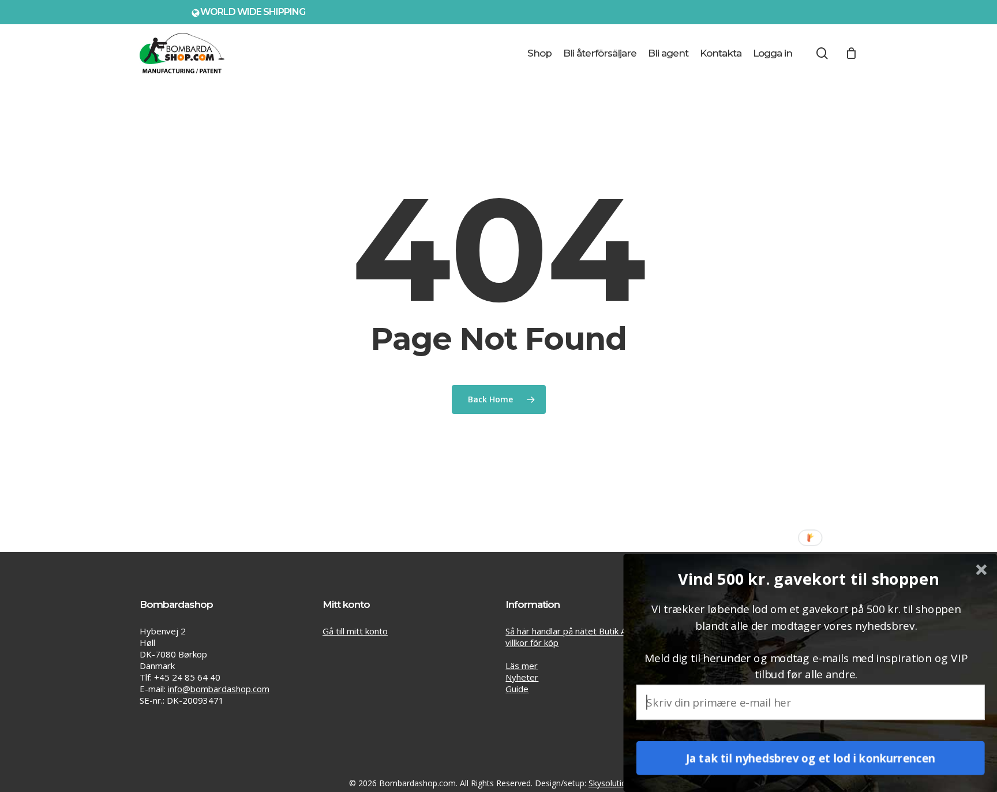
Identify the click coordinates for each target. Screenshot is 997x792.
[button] (808, 579)
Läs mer (521, 665)
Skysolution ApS (618, 783)
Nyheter (521, 677)
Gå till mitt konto (355, 631)
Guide (517, 688)
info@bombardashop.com (218, 688)
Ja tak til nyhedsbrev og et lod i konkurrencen (810, 757)
